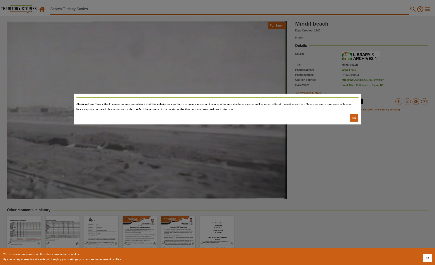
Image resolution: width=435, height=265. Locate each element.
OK (354, 118)
